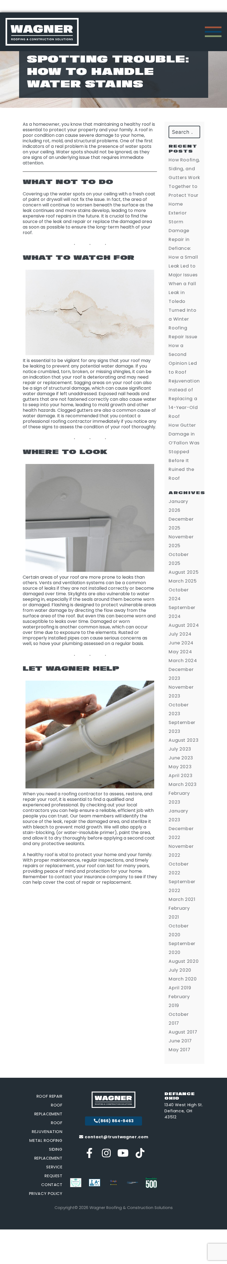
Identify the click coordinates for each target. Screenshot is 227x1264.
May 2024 (180, 652)
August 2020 (183, 961)
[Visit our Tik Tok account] (140, 1155)
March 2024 (183, 660)
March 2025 (183, 581)
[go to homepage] (42, 32)
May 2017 (179, 1050)
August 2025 (183, 572)
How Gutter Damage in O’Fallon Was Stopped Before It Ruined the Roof (184, 451)
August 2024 (184, 625)
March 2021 (182, 899)
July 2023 (180, 749)
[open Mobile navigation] (213, 32)
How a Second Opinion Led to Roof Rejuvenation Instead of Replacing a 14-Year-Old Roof (184, 380)
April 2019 (180, 988)
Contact (51, 1184)
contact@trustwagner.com (116, 1137)
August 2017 (183, 1032)
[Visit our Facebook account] (90, 1155)
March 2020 (183, 979)
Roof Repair (50, 1096)
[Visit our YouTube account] (123, 1155)
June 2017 (180, 1041)
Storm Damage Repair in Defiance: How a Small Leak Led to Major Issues (183, 248)
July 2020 (180, 970)
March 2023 (183, 784)
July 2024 (180, 634)
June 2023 (181, 758)
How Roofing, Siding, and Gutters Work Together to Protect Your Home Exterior (184, 186)
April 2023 (180, 775)
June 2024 (181, 643)
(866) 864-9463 (116, 1121)
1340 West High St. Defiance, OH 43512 (183, 1111)
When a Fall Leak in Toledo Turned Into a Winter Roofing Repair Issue (183, 310)
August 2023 (183, 740)
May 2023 (180, 767)
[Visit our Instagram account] (106, 1155)
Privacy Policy (46, 1193)
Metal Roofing (45, 1140)
